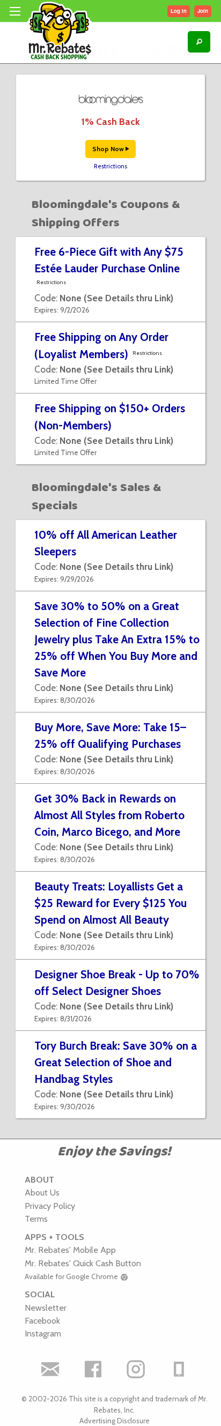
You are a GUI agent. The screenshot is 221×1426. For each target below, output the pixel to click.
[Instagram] (135, 1369)
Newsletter (46, 1307)
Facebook (42, 1320)
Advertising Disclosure (114, 1420)
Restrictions (110, 166)
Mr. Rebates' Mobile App (70, 1249)
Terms (36, 1218)
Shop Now (109, 149)
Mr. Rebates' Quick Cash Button (83, 1263)
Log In (179, 10)
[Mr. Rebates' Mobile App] (178, 1369)
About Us (42, 1192)
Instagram (43, 1333)
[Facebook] (92, 1369)
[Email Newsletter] (49, 1369)
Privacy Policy (50, 1205)
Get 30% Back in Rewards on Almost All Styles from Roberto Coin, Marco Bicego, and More (109, 815)
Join (202, 10)
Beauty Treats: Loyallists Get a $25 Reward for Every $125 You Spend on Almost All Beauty (110, 903)
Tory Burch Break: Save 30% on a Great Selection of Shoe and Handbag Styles (115, 1062)
